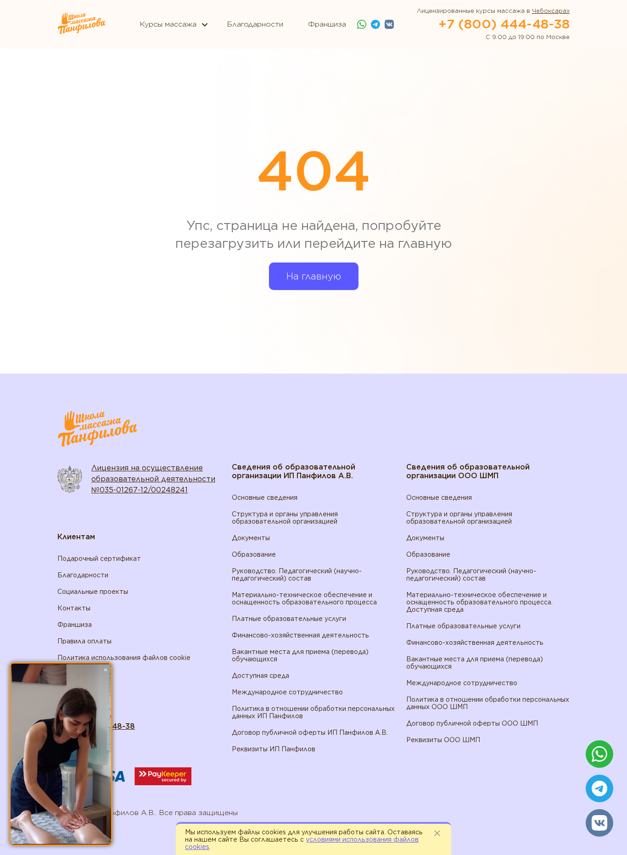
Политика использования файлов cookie (123, 657)
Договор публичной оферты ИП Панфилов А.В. (310, 732)
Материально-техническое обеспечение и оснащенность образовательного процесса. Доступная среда (479, 602)
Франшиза (74, 624)
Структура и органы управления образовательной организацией (285, 517)
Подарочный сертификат (99, 558)
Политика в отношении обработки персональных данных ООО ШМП (487, 703)
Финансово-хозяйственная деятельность (300, 635)
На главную (313, 276)
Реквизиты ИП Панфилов (273, 749)
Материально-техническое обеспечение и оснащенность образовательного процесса (304, 598)
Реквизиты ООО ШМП (443, 739)
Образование (254, 554)
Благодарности (82, 575)
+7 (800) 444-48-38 (504, 24)
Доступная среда (260, 675)
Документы (251, 538)
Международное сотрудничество (287, 692)
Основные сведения (264, 497)
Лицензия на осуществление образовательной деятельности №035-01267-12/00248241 (153, 479)
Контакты (73, 608)
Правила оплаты (84, 641)
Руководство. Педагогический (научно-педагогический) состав (297, 574)
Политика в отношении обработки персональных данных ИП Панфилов (313, 712)
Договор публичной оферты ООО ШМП (472, 723)
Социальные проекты (92, 591)
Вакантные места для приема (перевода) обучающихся (300, 655)
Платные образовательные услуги (289, 618)
